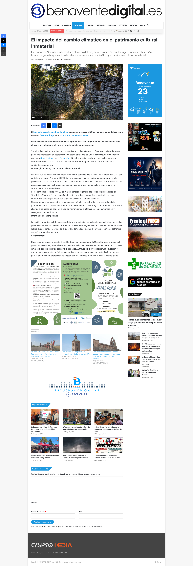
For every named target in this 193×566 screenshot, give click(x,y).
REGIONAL (90, 25)
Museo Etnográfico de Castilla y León (51, 132)
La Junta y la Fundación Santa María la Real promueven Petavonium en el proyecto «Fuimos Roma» (45, 354)
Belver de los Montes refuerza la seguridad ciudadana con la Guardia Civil (108, 429)
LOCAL (56, 25)
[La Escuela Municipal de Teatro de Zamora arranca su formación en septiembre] (45, 417)
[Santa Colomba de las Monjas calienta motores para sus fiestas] (108, 445)
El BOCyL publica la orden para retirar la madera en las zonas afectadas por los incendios (96, 31)
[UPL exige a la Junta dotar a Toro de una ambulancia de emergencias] (77, 417)
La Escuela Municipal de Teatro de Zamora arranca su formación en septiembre (44, 429)
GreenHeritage (47, 135)
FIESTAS (133, 25)
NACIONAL (101, 25)
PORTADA (47, 25)
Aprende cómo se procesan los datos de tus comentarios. (82, 526)
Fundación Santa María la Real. (74, 135)
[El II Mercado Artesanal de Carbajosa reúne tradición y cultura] (45, 445)
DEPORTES (123, 25)
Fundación (64, 158)
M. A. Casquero (38, 60)
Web (80, 512)
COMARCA (66, 25)
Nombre (34, 502)
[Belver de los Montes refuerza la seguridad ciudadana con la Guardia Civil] (108, 417)
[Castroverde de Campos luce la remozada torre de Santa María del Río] (76, 342)
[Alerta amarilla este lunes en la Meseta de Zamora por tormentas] (77, 445)
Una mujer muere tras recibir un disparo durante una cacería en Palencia (152, 335)
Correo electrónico (38, 512)
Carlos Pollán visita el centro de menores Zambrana (150, 372)
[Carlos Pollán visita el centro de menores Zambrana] (134, 373)
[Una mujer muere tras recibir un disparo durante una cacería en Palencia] (134, 336)
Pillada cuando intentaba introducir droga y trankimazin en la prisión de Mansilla (145, 323)
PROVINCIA (78, 25)
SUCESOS (112, 25)
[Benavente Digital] (96, 10)
